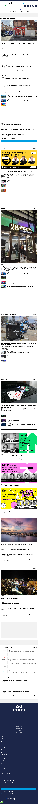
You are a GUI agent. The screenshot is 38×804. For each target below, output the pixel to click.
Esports (19, 715)
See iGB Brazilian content (10, 5)
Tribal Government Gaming (5, 773)
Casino (8, 95)
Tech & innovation (10, 285)
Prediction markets (5, 53)
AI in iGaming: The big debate (7, 511)
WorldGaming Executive (13, 11)
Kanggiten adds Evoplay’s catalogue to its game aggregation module (14, 680)
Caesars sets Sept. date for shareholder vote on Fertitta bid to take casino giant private (17, 62)
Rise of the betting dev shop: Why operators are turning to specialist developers (17, 129)
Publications (22, 11)
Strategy (2, 607)
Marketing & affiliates (10, 355)
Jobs (28, 11)
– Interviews (13, 274)
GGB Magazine (3, 770)
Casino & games (19, 713)
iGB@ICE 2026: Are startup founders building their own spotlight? (18, 352)
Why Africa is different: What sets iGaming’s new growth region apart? (18, 455)
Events (2, 741)
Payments (2, 562)
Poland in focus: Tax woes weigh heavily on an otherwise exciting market (20, 190)
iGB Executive (3, 765)
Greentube (10, 662)
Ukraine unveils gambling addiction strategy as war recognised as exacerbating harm (17, 70)
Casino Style (3, 771)
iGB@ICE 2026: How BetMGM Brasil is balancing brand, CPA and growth (19, 356)
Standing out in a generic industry (13, 420)
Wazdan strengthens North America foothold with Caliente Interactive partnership (16, 687)
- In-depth (6, 781)
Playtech (9, 650)
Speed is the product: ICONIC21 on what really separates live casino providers (16, 85)
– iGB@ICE (12, 353)
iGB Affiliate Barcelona (4, 763)
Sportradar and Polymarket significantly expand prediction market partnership (16, 691)
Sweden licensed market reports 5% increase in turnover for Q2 (16, 544)
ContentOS (18, 9)
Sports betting (19, 728)
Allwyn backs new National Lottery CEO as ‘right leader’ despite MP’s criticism (15, 78)
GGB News (3, 768)
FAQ (2, 752)
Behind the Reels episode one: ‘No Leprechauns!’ (11, 124)
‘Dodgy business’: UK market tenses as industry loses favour (18, 43)
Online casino (3, 123)
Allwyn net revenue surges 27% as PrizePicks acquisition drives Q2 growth (16, 549)
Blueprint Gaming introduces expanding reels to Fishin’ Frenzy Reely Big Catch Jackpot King (18, 695)
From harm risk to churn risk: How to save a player (11, 485)
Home (2, 738)
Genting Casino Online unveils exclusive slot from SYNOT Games (13, 684)
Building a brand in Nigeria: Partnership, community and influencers (19, 181)
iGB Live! (2, 760)
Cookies (9, 801)
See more (34, 148)
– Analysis (7, 135)
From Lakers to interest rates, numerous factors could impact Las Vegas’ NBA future (18, 559)
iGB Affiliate (3, 762)
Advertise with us (4, 754)
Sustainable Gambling (5, 69)
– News (7, 56)
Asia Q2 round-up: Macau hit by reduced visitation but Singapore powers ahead (17, 554)
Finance (2, 542)
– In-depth (7, 130)
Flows (9, 670)
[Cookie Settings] (1, 802)
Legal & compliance (5, 90)
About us (2, 749)
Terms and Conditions (15, 801)
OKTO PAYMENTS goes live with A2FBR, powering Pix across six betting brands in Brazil (17, 66)
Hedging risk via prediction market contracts (10, 59)
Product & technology (4, 128)
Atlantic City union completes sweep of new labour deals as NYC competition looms (22, 96)
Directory (2, 740)
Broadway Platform (11, 657)
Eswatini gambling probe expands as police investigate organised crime (15, 91)
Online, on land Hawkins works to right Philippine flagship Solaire (18, 100)
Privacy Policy (4, 801)
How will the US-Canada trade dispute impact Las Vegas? (12, 134)
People (3, 77)
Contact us (3, 751)
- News (5, 783)
